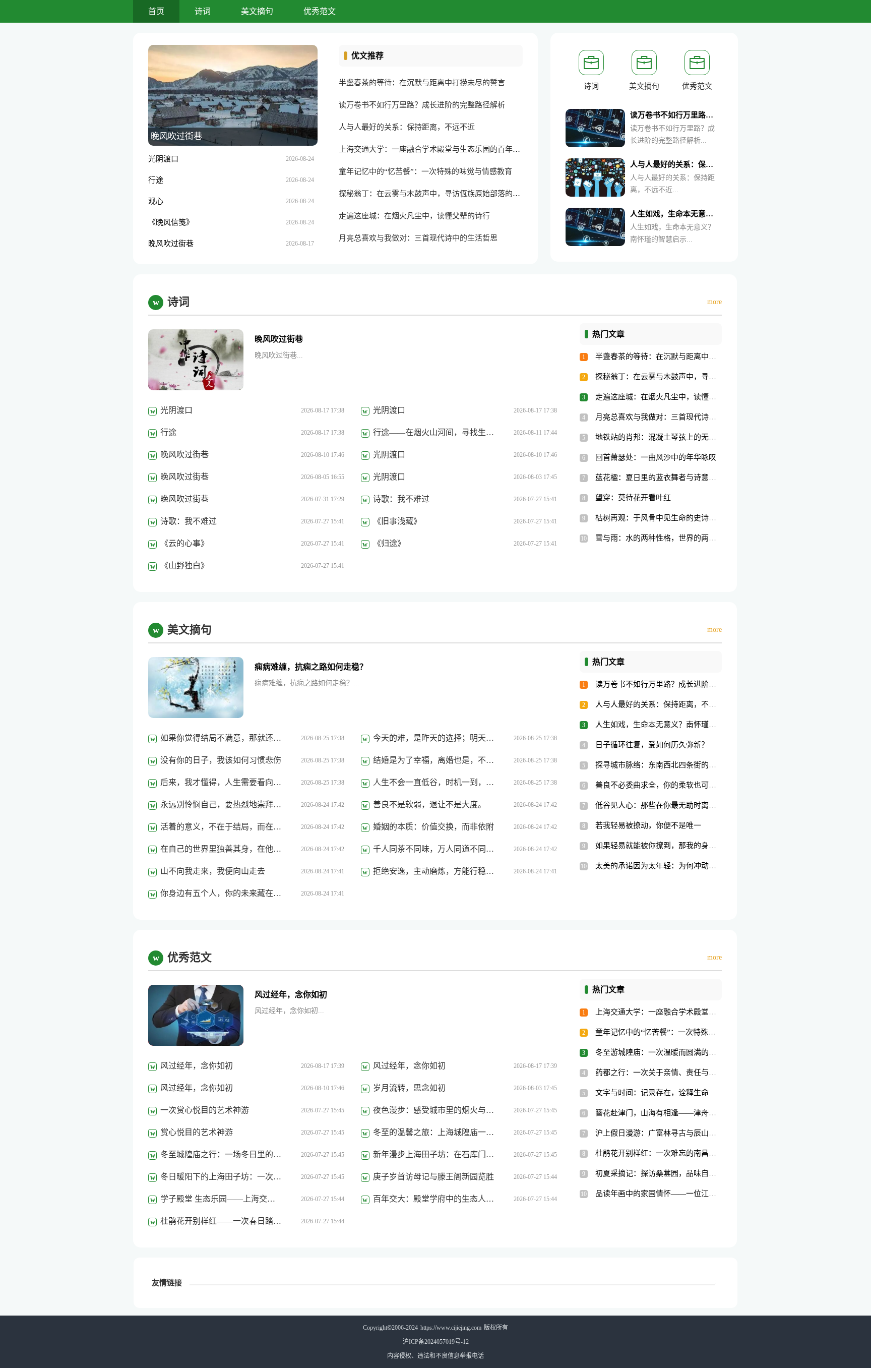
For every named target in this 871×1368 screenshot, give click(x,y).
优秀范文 (319, 11)
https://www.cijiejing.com (450, 1327)
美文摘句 (257, 11)
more (714, 302)
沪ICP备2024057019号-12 (436, 1341)
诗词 (203, 11)
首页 (156, 11)
